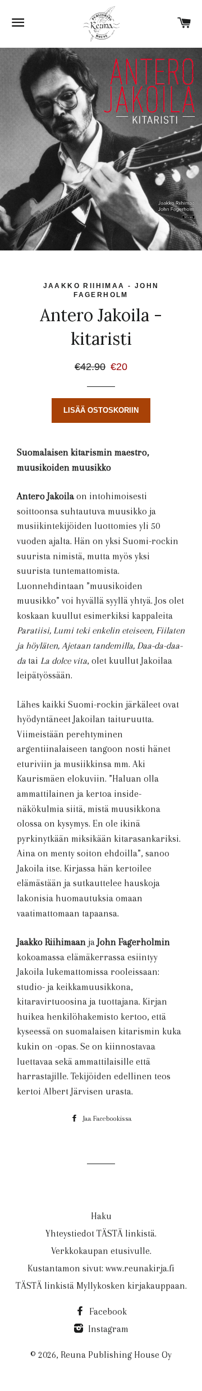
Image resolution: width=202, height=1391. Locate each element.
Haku (101, 1216)
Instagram (107, 1329)
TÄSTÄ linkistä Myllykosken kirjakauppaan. (101, 1285)
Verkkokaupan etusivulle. (101, 1251)
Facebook (107, 1311)
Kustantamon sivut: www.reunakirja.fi (101, 1268)
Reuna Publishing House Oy (116, 1354)
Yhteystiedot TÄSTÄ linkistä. (101, 1233)
